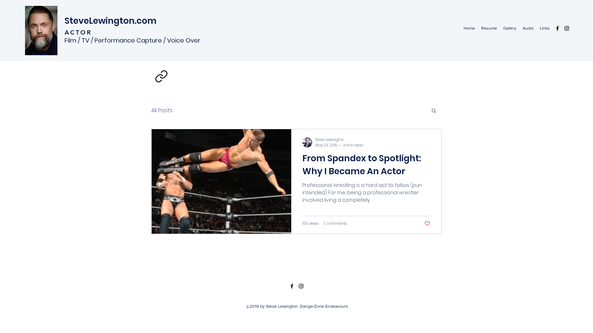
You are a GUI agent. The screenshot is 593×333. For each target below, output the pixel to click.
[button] (434, 111)
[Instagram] (567, 28)
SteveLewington (100, 21)
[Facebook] (557, 28)
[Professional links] (161, 76)
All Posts (162, 110)
